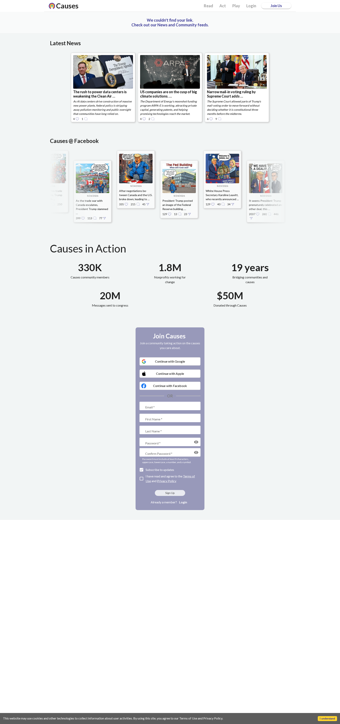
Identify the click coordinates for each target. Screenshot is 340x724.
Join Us (276, 6)
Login (183, 502)
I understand (327, 718)
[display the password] (196, 442)
